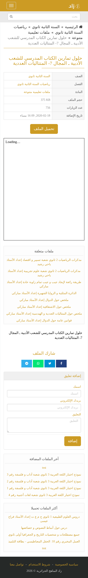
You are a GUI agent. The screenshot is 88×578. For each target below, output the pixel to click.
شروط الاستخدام (39, 564)
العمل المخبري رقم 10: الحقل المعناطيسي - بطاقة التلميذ (44, 541)
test (44, 467)
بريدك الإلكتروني (70, 400)
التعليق (76, 414)
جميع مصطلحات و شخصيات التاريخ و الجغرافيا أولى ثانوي (44, 534)
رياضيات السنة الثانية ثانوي (33, 84)
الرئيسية (72, 27)
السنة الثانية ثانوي (46, 27)
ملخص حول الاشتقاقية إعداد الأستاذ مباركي (44, 306)
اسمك (77, 386)
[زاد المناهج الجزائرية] (73, 5)
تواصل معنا (17, 564)
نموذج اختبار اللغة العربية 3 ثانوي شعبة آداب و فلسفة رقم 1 (44, 488)
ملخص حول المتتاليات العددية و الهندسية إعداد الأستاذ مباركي (44, 313)
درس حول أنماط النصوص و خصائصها (44, 527)
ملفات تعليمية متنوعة (37, 92)
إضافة (72, 441)
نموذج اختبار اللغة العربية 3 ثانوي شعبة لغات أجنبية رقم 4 (44, 495)
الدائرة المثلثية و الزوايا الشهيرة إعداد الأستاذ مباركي (44, 293)
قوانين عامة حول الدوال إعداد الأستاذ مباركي (44, 320)
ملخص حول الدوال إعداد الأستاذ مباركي (44, 300)
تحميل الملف (44, 129)
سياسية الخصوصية (66, 564)
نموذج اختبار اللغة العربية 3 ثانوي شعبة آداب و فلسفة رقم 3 (44, 474)
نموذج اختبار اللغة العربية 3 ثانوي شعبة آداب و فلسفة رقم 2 (44, 481)
